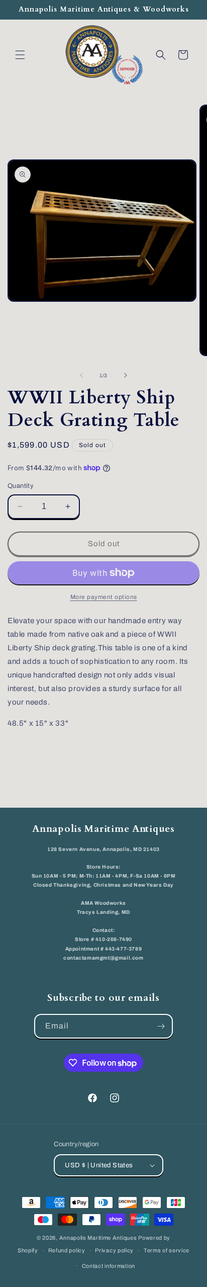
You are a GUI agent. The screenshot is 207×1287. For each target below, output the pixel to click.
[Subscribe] (161, 1026)
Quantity (21, 485)
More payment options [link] (103, 596)
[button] (20, 55)
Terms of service (166, 1250)
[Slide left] (81, 375)
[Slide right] (126, 375)
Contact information (108, 1266)
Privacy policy (114, 1250)
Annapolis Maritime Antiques (98, 1238)
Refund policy (66, 1250)
